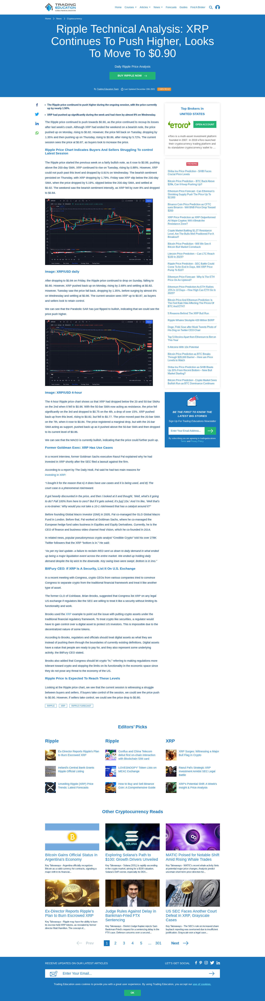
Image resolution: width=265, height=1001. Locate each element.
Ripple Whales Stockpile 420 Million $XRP (191, 320)
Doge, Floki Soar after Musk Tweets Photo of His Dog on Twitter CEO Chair (192, 329)
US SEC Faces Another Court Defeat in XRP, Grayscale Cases (191, 915)
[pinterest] (200, 963)
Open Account (205, 124)
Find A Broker (197, 7)
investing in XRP (55, 474)
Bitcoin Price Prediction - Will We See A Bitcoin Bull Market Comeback (189, 245)
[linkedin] (218, 963)
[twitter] (212, 963)
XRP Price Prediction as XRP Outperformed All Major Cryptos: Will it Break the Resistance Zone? (191, 220)
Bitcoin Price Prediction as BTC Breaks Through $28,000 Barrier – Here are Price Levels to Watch (190, 357)
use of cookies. (202, 984)
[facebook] (196, 963)
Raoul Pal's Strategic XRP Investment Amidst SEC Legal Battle (197, 771)
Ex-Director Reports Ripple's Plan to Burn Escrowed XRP (69, 913)
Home (118, 7)
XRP (68, 614)
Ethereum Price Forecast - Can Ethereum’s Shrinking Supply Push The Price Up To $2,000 (191, 194)
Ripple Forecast (81, 706)
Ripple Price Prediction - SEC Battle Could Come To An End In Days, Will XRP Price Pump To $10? (191, 266)
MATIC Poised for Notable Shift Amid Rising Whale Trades (192, 857)
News (59, 18)
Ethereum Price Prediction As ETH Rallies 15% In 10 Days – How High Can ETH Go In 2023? (192, 290)
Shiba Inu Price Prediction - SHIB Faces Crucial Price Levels (189, 173)
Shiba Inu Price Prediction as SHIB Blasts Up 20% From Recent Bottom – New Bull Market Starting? (190, 370)
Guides (183, 7)
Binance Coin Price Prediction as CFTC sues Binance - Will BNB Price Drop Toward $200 (191, 207)
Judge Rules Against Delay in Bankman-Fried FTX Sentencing (130, 915)
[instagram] (206, 963)
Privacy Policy (197, 441)
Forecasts (171, 7)
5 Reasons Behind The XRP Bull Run (188, 313)
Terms (184, 441)
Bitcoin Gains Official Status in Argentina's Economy (71, 857)
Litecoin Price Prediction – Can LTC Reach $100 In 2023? (191, 255)
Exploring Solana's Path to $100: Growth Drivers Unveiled (131, 857)
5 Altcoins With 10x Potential (183, 347)
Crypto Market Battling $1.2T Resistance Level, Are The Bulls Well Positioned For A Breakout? (191, 233)
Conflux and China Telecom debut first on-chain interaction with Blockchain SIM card (136, 755)
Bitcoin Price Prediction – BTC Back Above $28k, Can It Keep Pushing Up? (191, 183)
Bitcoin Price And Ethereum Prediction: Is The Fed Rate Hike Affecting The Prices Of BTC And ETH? (191, 303)
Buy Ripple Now (130, 75)
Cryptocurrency (74, 18)
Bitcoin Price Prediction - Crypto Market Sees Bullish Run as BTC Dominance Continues (192, 382)
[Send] (210, 431)
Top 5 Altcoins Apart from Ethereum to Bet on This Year (192, 338)
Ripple (51, 706)
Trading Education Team (108, 89)
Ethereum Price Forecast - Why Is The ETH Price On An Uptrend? (191, 278)
